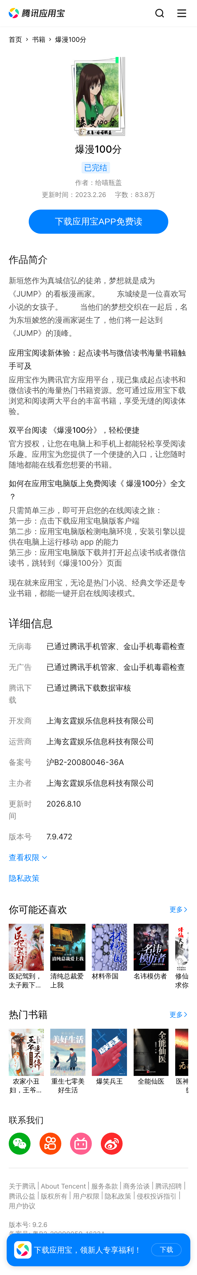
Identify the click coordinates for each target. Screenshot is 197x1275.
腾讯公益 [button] (22, 1196)
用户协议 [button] (22, 1206)
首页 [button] (15, 39)
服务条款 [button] (104, 1186)
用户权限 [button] (86, 1196)
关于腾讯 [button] (22, 1186)
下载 (166, 1249)
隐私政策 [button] (24, 878)
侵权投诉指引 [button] (157, 1196)
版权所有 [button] (54, 1196)
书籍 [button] (38, 39)
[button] (37, 13)
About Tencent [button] (63, 1186)
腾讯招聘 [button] (168, 1186)
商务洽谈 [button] (136, 1186)
